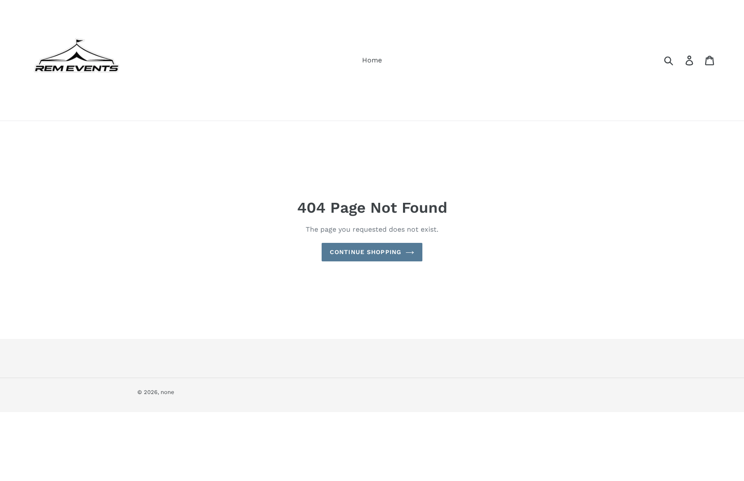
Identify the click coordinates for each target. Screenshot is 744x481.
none (167, 392)
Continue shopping (365, 251)
